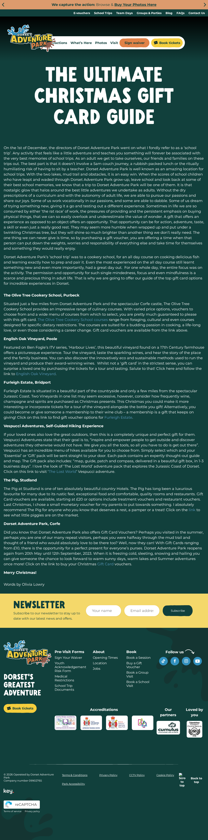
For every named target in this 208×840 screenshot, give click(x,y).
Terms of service (13, 811)
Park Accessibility (73, 783)
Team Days (124, 13)
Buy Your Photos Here (135, 4)
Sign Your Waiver (68, 658)
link (192, 510)
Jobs (96, 669)
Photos (101, 43)
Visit (114, 43)
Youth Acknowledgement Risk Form (70, 667)
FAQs (180, 13)
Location (100, 663)
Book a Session (138, 658)
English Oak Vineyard (35, 374)
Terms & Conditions (74, 775)
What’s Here (81, 43)
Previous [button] (3, 5)
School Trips (103, 13)
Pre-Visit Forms (69, 651)
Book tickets (169, 43)
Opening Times (105, 658)
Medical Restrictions (64, 678)
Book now (127, 828)
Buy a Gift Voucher (134, 665)
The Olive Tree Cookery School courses (73, 319)
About (99, 651)
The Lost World (62, 471)
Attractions (57, 43)
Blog (169, 13)
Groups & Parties (149, 13)
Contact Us (196, 13)
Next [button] (205, 5)
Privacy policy (32, 811)
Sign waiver (135, 43)
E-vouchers (82, 13)
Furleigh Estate (118, 417)
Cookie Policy (165, 775)
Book (131, 651)
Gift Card (106, 564)
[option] (104, 4)
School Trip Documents (64, 688)
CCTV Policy (137, 775)
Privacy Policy (108, 775)
